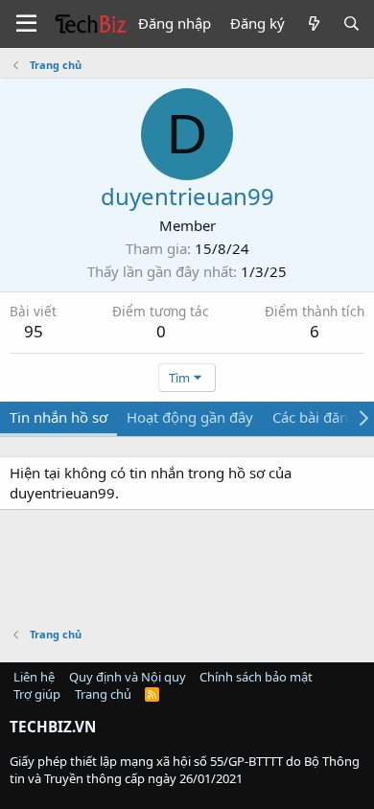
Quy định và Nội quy (127, 676)
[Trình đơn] (26, 24)
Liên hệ (34, 676)
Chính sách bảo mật (256, 676)
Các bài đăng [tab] (314, 417)
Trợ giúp (36, 694)
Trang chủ (103, 694)
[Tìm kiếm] (351, 23)
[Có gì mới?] (313, 23)
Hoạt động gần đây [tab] (190, 417)
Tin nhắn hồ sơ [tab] (58, 417)
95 (33, 331)
